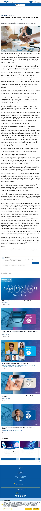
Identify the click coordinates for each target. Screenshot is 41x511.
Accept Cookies (28, 508)
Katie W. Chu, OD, (32, 365)
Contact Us (20, 471)
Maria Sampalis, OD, (6, 366)
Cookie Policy (15, 506)
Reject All (36, 508)
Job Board (20, 472)
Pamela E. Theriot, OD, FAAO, (8, 365)
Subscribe (35, 262)
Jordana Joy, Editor (6, 334)
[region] (20, 506)
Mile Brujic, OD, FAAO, (18, 365)
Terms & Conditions (21, 473)
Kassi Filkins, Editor (18, 430)
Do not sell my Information (20, 476)
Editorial (20, 469)
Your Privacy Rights (20, 477)
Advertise (20, 467)
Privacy (20, 475)
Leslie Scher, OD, (25, 365)
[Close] (39, 502)
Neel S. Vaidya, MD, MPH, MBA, (8, 430)
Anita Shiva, (12, 366)
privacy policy (22, 265)
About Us (20, 468)
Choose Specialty (19, 4)
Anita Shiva (5, 302)
